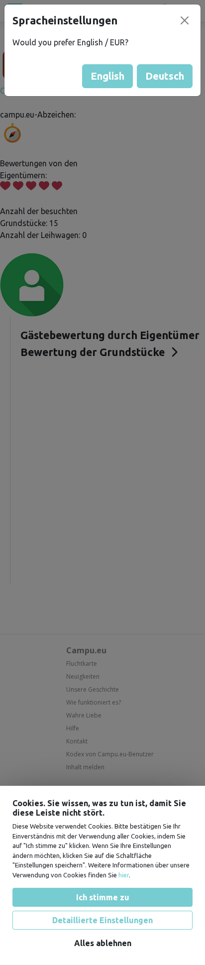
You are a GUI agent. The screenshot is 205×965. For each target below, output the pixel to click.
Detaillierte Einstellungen (102, 920)
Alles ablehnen (102, 943)
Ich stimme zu (102, 897)
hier (123, 874)
